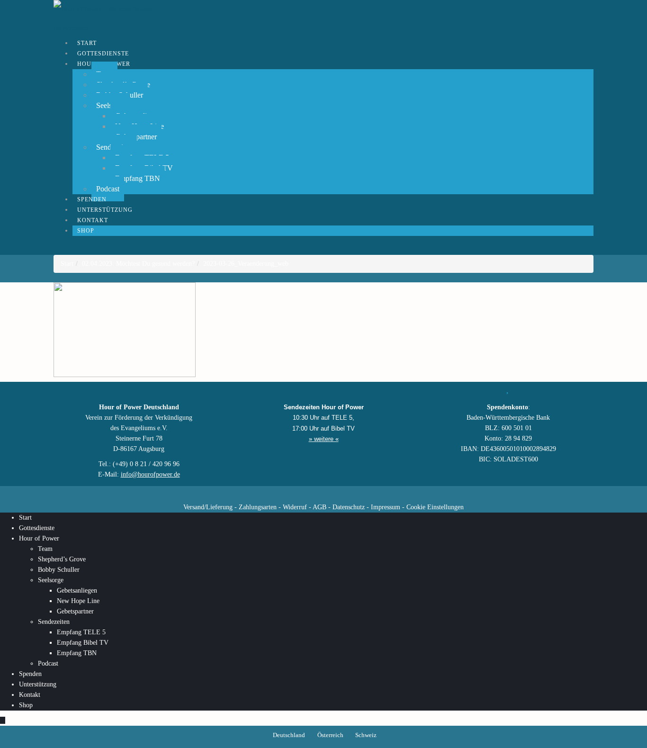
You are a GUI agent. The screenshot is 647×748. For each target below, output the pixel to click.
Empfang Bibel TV (82, 642)
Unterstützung (37, 684)
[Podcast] (357, 493)
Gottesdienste (36, 528)
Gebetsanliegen (77, 590)
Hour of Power (39, 538)
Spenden (30, 673)
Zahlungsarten (258, 507)
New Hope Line (78, 600)
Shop (85, 230)
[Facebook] (274, 493)
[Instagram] (323, 493)
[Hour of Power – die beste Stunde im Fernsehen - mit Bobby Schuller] (106, 19)
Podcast (48, 663)
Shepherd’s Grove (62, 559)
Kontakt (29, 694)
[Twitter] (290, 493)
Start (25, 517)
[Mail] (373, 493)
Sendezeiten (54, 621)
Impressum (385, 507)
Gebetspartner (75, 611)
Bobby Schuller (59, 569)
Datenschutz (348, 507)
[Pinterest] (340, 493)
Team (45, 548)
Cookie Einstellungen (435, 507)
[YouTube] (307, 493)
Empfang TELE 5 (81, 632)
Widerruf (295, 507)
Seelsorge (50, 580)
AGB (319, 507)
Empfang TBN (137, 178)
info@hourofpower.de (150, 474)
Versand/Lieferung (208, 507)
